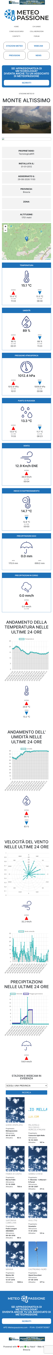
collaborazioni (36, 31)
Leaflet (48, 259)
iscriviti (26, 82)
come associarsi (16, 31)
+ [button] (5, 226)
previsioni (14, 55)
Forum (36, 36)
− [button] (5, 230)
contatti (16, 36)
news (38, 55)
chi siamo (37, 26)
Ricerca (26, 1092)
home (16, 26)
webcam (38, 46)
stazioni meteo (14, 46)
